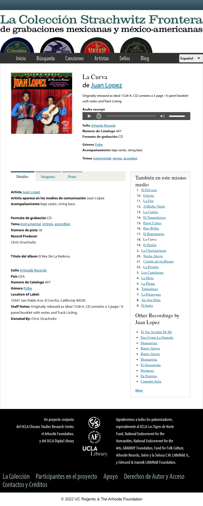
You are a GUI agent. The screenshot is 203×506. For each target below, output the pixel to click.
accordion (130, 158)
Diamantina (149, 343)
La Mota (147, 277)
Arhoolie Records (103, 125)
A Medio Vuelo (154, 206)
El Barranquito (153, 233)
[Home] (101, 25)
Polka (99, 144)
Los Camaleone (152, 272)
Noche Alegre (153, 256)
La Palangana (151, 294)
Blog (145, 58)
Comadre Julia (151, 381)
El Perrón (149, 244)
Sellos (124, 58)
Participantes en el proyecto (66, 476)
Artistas (101, 58)
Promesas (147, 370)
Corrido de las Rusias (158, 261)
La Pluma (148, 283)
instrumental (102, 158)
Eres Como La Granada (157, 337)
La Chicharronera (153, 250)
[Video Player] (136, 116)
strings (117, 158)
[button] (89, 116)
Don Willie (151, 228)
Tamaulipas (149, 288)
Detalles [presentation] (22, 176)
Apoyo (110, 476)
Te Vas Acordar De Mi (156, 331)
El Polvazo (149, 189)
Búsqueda (45, 58)
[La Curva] (41, 132)
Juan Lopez (106, 85)
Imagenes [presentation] (48, 176)
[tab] (23, 176)
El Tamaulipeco (154, 217)
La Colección (16, 476)
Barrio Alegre (150, 348)
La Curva (149, 239)
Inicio (21, 58)
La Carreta (150, 211)
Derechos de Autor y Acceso (154, 476)
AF (95, 437)
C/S (95, 422)
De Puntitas (149, 376)
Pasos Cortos (152, 222)
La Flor (148, 200)
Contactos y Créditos (25, 484)
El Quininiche (151, 364)
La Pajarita (151, 266)
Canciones (74, 58)
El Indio (147, 305)
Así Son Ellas (150, 299)
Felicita (148, 195)
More (139, 390)
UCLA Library (95, 451)
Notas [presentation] (72, 176)
